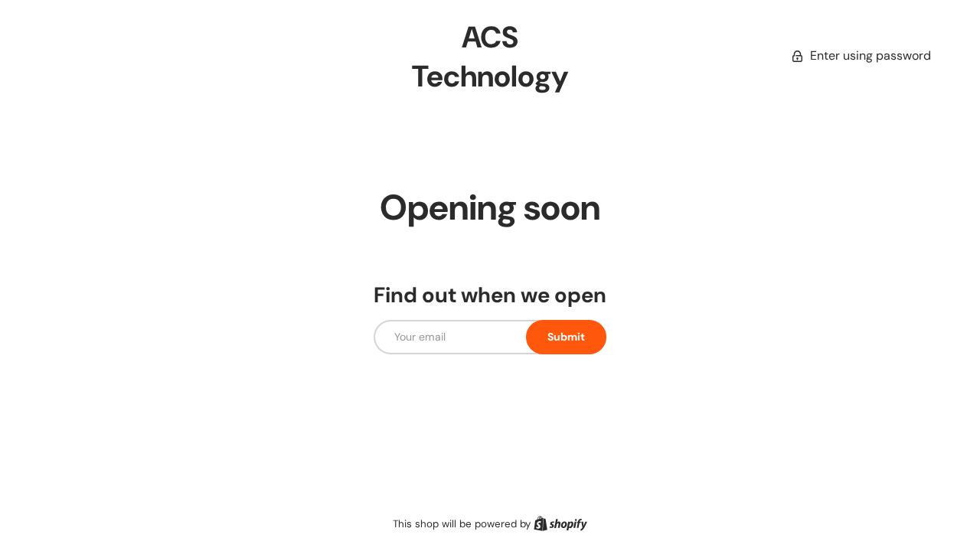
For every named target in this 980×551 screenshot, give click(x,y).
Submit (566, 337)
